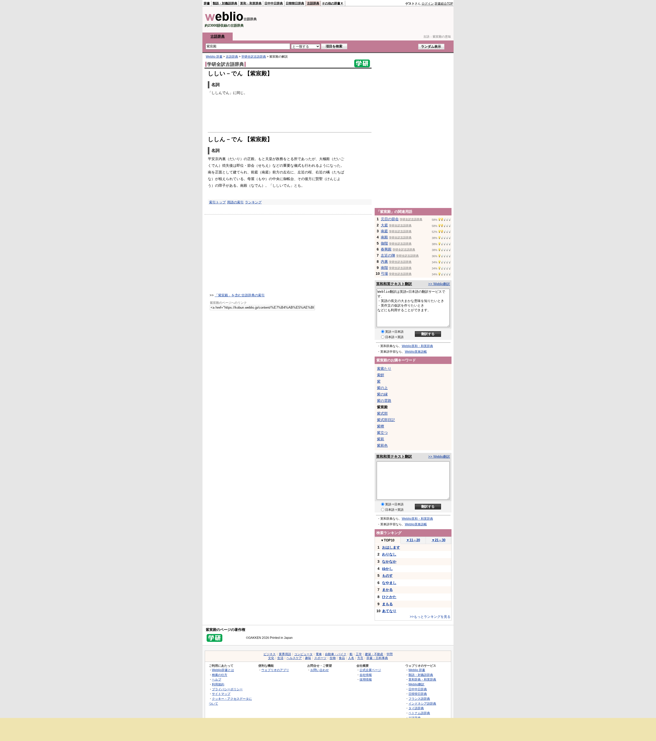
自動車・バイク (335, 654)
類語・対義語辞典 (225, 3)
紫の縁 (382, 394)
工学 (359, 654)
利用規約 (218, 684)
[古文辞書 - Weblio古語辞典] (224, 20)
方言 (360, 658)
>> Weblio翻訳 (439, 284)
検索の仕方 (219, 674)
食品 (342, 658)
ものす (387, 575)
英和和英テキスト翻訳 (394, 284)
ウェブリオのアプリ (275, 670)
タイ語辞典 (416, 708)
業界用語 (285, 654)
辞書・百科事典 (377, 658)
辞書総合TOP (444, 3)
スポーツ (320, 658)
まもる (387, 604)
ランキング (253, 202)
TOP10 (387, 540)
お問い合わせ (319, 670)
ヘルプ (216, 679)
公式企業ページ (370, 670)
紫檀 (380, 426)
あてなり (389, 611)
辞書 (207, 3)
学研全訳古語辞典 (253, 56)
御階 (384, 243)
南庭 (384, 231)
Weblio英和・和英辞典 (417, 346)
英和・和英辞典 (251, 3)
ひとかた (389, 597)
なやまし (389, 583)
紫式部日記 (386, 420)
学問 (389, 654)
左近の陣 (388, 255)
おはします (391, 547)
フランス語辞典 (419, 698)
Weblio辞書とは (223, 670)
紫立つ (382, 433)
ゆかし (387, 569)
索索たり (384, 369)
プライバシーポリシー (227, 689)
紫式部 (382, 413)
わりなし (389, 554)
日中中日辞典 (273, 3)
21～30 (438, 540)
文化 (271, 658)
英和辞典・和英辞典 (422, 679)
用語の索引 (235, 202)
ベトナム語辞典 (419, 713)
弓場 (384, 274)
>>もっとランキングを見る (430, 617)
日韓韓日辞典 (295, 3)
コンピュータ (303, 654)
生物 (333, 658)
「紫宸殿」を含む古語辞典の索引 (240, 295)
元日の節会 (390, 219)
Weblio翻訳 (416, 684)
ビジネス (269, 654)
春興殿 (386, 249)
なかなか (389, 561)
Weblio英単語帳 (416, 351)
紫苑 (380, 439)
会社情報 (366, 674)
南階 (384, 268)
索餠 (380, 375)
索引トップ (217, 202)
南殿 (384, 237)
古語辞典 (313, 3)
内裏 (384, 261)
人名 (351, 658)
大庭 (384, 225)
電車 (319, 654)
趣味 (308, 658)
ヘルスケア (294, 658)
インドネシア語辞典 (422, 703)
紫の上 (382, 388)
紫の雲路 (384, 401)
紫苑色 (382, 445)
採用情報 (366, 679)
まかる (387, 590)
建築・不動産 (374, 654)
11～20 (413, 540)
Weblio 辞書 (214, 56)
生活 (280, 658)
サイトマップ (221, 693)
